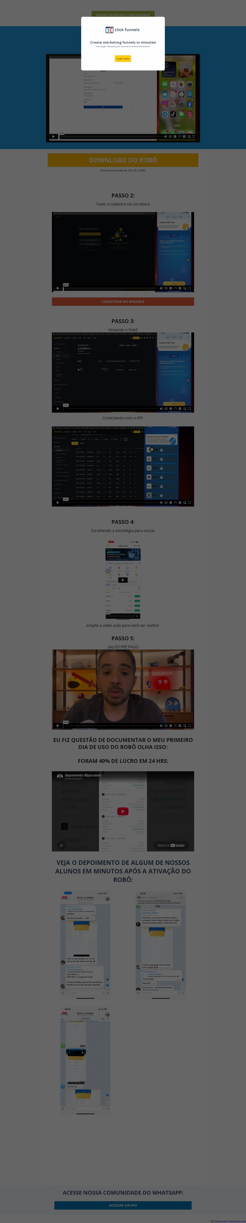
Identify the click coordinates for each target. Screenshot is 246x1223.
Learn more (123, 58)
